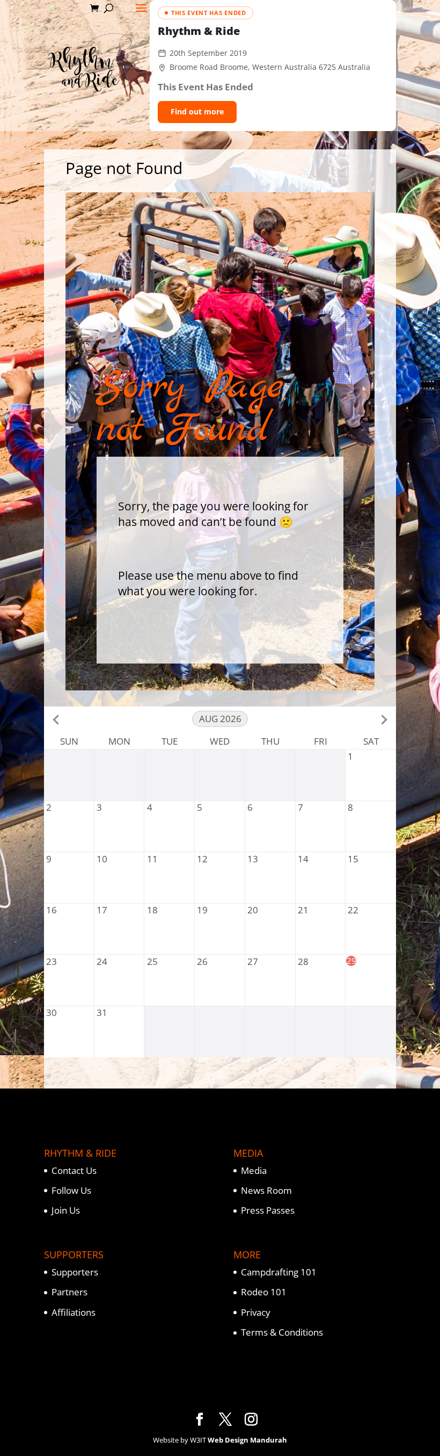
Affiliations (74, 1312)
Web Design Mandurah (247, 1440)
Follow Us (71, 1190)
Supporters (75, 1272)
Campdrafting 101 (279, 1272)
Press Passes (268, 1210)
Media (254, 1170)
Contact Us (74, 1170)
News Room (266, 1190)
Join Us (66, 1210)
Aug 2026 (220, 718)
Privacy (255, 1312)
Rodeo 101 (264, 1292)
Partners (69, 1292)
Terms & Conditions (282, 1332)
